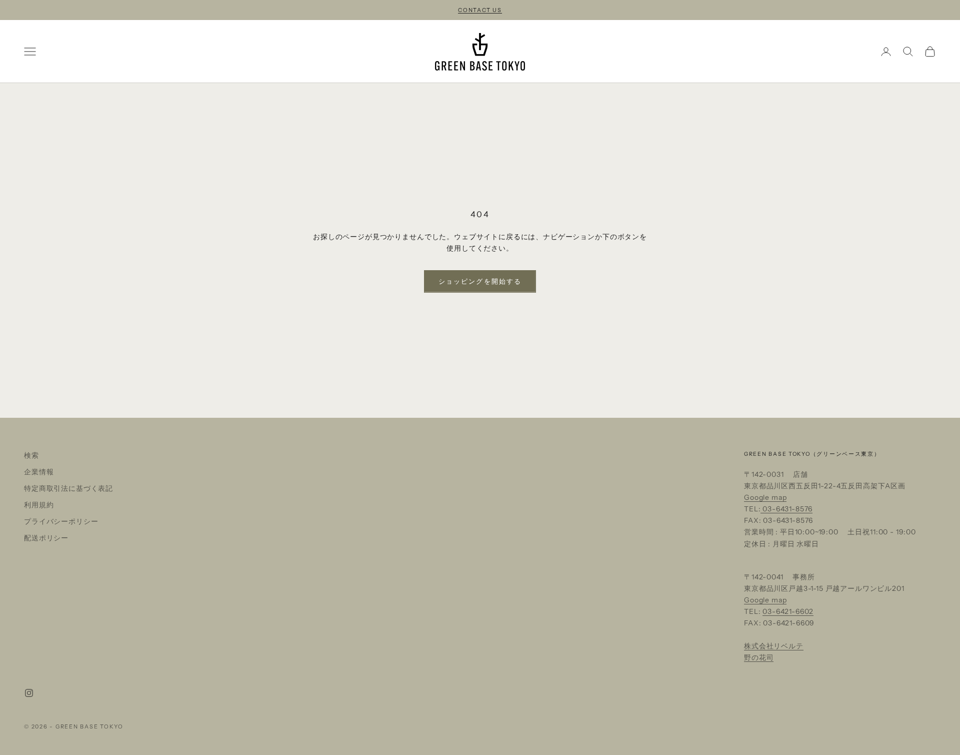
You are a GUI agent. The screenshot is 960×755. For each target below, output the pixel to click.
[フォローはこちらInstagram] (29, 693)
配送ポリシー (46, 537)
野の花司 (759, 657)
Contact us (480, 10)
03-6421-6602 (788, 611)
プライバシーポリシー (61, 521)
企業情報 (39, 471)
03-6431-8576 (786, 508)
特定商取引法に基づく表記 (68, 488)
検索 (31, 455)
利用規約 (39, 504)
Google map (765, 497)
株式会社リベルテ (774, 645)
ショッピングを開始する (480, 281)
